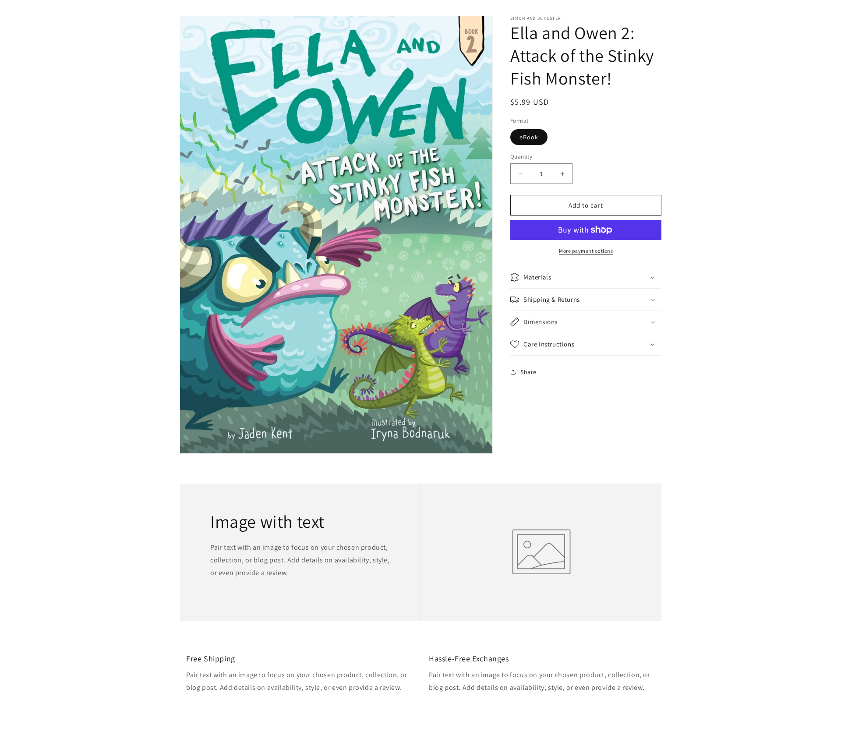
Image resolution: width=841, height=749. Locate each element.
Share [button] (528, 371)
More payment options (586, 250)
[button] (585, 277)
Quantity (521, 156)
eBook (528, 137)
